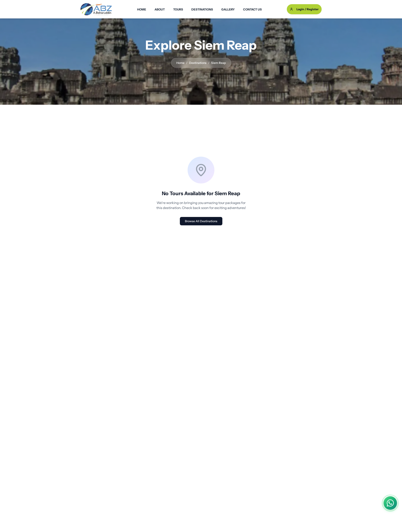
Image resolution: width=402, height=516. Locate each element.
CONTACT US (252, 9)
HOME (141, 9)
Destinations (197, 63)
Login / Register (307, 9)
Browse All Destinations (201, 221)
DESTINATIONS (202, 9)
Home (180, 63)
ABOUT (160, 9)
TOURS (178, 9)
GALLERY (228, 9)
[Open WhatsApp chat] (390, 503)
